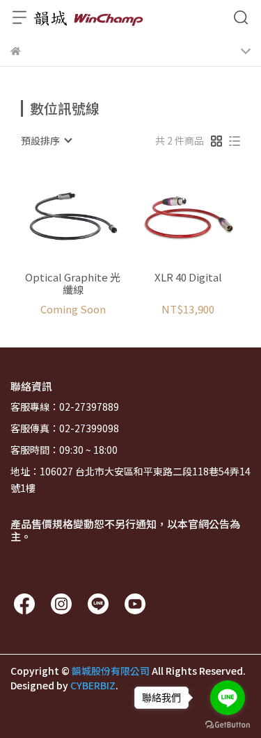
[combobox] (46, 140)
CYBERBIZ (93, 685)
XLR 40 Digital (188, 277)
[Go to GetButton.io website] (227, 724)
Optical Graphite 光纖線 (72, 283)
